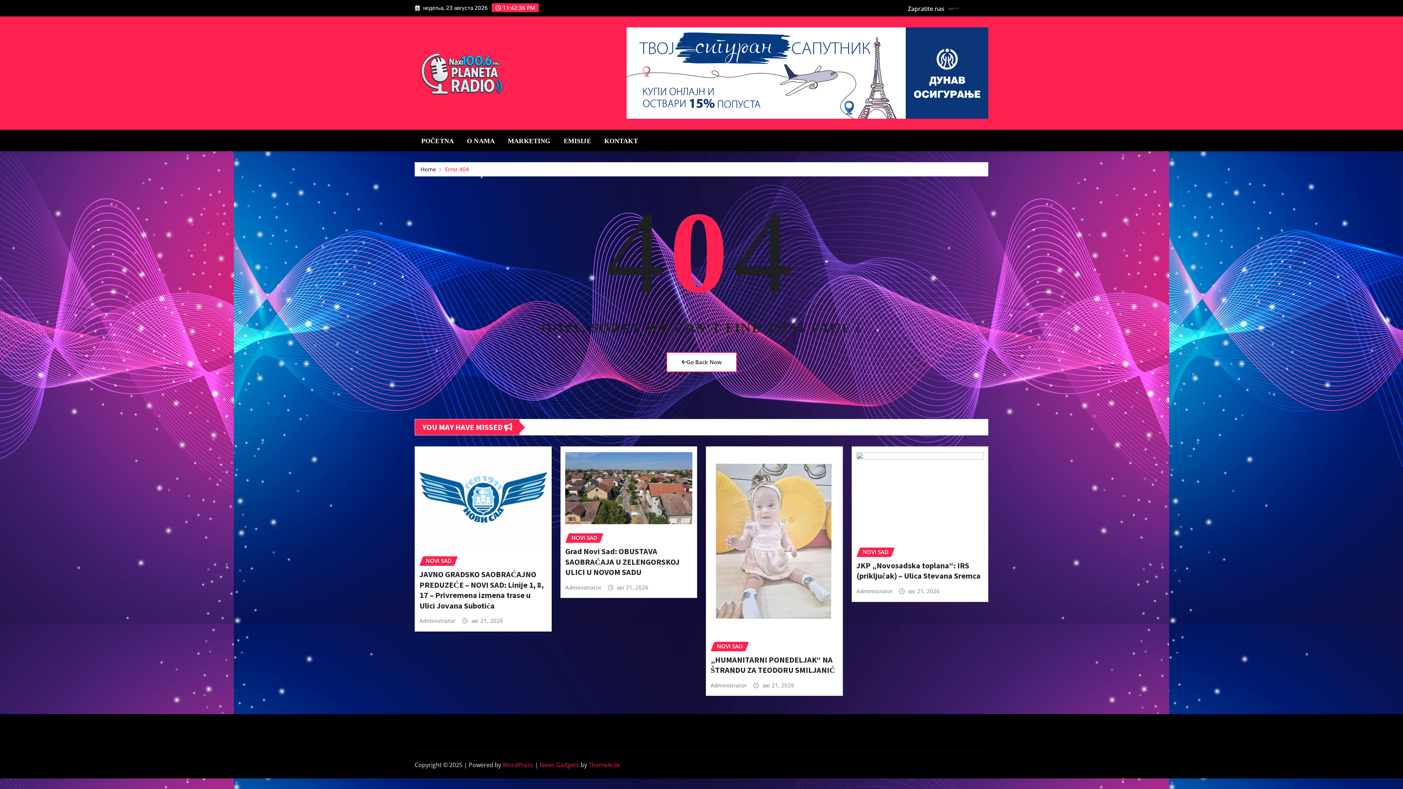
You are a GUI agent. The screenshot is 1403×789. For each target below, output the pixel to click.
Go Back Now (704, 362)
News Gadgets (559, 765)
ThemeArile (604, 765)
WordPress (518, 765)
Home (428, 169)
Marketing (529, 141)
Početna (437, 141)
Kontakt (621, 141)
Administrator (437, 620)
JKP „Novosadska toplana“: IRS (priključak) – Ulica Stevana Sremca (918, 570)
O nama (481, 141)
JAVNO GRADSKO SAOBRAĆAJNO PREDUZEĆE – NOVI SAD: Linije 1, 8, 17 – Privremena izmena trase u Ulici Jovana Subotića (481, 590)
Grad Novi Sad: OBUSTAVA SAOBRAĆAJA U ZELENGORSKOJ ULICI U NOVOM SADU (622, 561)
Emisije (577, 141)
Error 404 (457, 169)
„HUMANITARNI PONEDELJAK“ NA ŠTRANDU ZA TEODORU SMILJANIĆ (773, 665)
